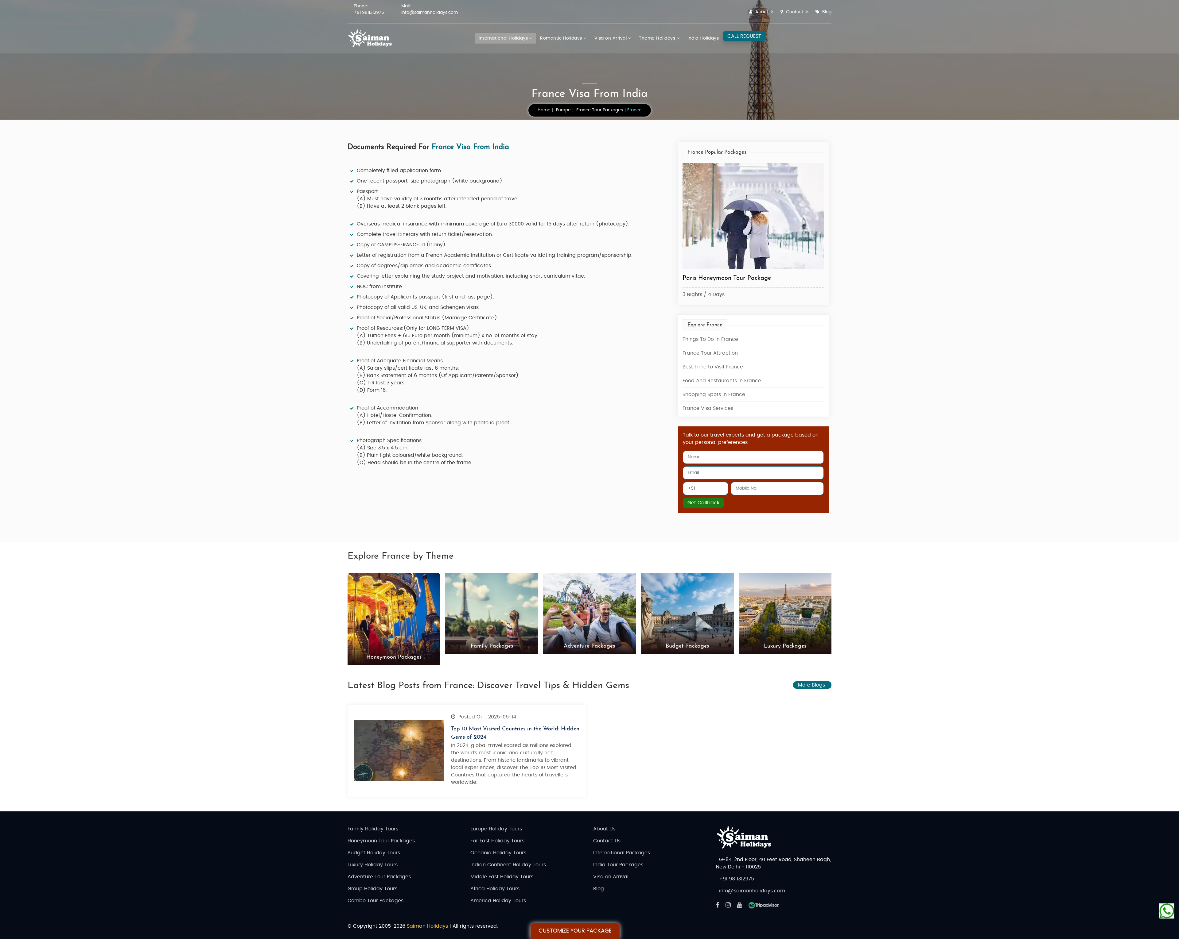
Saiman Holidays (427, 926)
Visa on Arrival (611, 38)
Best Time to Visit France (713, 366)
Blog (826, 12)
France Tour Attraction (710, 353)
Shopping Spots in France (714, 394)
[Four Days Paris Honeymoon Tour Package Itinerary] (753, 216)
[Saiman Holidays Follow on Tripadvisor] (763, 905)
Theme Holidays (658, 38)
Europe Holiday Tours (496, 828)
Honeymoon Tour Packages (381, 840)
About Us (764, 12)
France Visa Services (708, 408)
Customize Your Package (575, 931)
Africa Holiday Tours (494, 888)
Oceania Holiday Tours (498, 852)
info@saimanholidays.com (429, 12)
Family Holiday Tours (373, 828)
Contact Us (797, 12)
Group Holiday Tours (372, 888)
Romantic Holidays (561, 38)
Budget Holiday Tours (374, 852)
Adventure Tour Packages (379, 876)
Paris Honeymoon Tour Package (727, 278)
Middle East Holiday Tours (501, 876)
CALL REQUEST (744, 36)
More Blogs (812, 685)
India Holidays (703, 38)
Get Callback (703, 502)
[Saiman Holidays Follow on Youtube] (739, 905)
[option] (753, 232)
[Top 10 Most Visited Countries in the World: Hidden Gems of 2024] (399, 750)
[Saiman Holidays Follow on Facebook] (717, 905)
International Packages (621, 852)
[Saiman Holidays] (372, 38)
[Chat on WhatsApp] (1166, 911)
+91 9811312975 (369, 12)
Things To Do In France (710, 339)
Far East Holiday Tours (497, 840)
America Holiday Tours (498, 900)
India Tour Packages (618, 864)
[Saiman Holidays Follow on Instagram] (728, 905)
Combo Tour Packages (375, 900)
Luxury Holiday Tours (373, 864)
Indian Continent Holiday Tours (508, 864)
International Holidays (504, 38)
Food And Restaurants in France (722, 380)
